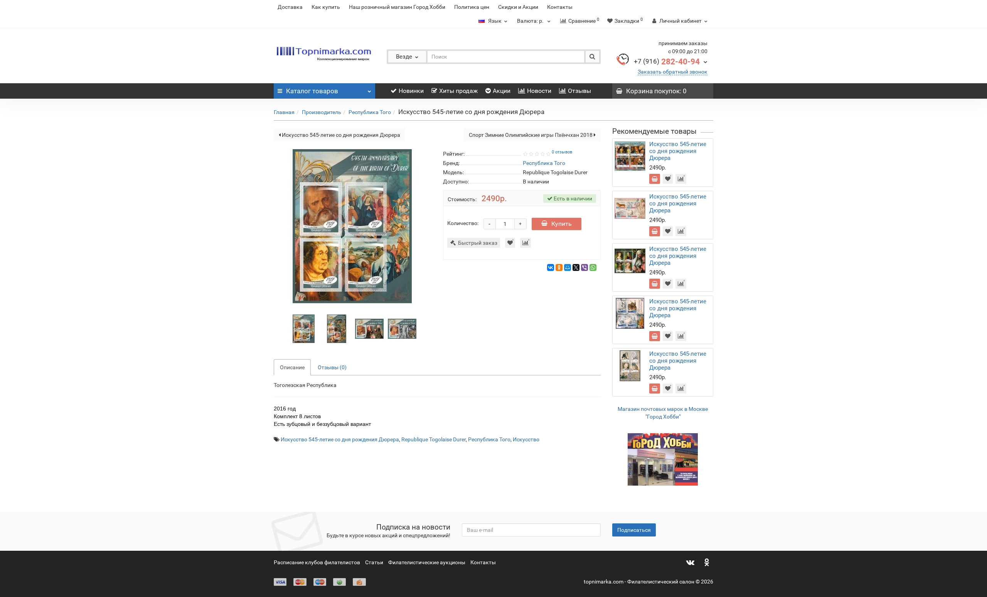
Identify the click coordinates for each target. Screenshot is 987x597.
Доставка (290, 7)
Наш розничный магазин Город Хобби (397, 7)
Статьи (374, 562)
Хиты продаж (458, 90)
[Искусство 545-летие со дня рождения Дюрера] (304, 328)
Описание (292, 367)
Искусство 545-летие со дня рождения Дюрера (340, 135)
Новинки (411, 90)
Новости (539, 90)
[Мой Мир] (567, 267)
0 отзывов (562, 152)
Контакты (560, 7)
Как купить (326, 7)
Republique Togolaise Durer (433, 439)
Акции (501, 90)
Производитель (321, 112)
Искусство (526, 439)
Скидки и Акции (518, 7)
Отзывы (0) (332, 367)
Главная (284, 112)
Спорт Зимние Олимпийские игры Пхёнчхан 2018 (531, 135)
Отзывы (579, 90)
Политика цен (471, 7)
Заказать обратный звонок (672, 72)
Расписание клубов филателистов (317, 562)
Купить (561, 223)
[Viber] (584, 267)
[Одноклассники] (559, 267)
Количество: (462, 223)
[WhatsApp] (593, 267)
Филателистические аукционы (426, 562)
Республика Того (370, 112)
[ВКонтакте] (550, 267)
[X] (576, 267)
